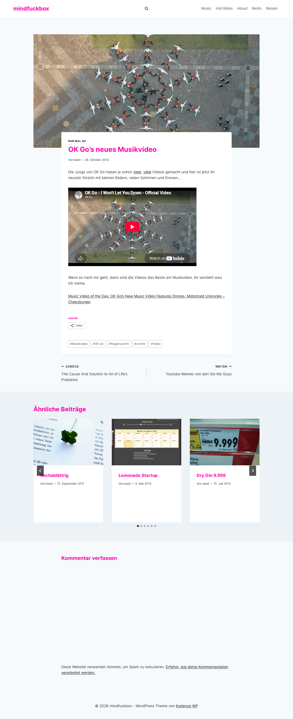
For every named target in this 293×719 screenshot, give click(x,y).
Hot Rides (224, 8)
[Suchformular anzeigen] (146, 8)
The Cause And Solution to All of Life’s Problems (94, 373)
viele (137, 172)
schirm (139, 343)
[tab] (138, 526)
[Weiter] (252, 471)
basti (77, 159)
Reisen (272, 8)
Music (206, 8)
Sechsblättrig (54, 475)
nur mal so (77, 141)
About (242, 8)
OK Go (98, 343)
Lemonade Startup (138, 475)
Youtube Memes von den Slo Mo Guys (199, 370)
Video (156, 343)
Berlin (256, 8)
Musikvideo (79, 343)
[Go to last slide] (40, 471)
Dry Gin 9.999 (211, 475)
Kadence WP (187, 706)
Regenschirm (119, 343)
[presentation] (68, 442)
